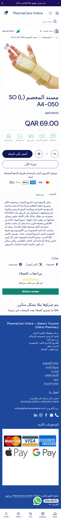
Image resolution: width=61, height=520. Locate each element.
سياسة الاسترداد (51, 383)
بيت (57, 37)
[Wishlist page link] (50, 13)
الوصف (52, 194)
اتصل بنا (55, 371)
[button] (49, 31)
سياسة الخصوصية (50, 362)
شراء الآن (30, 164)
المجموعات (46, 37)
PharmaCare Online (28, 13)
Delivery (40, 194)
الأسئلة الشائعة (52, 375)
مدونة (56, 379)
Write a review (30, 291)
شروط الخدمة (52, 366)
